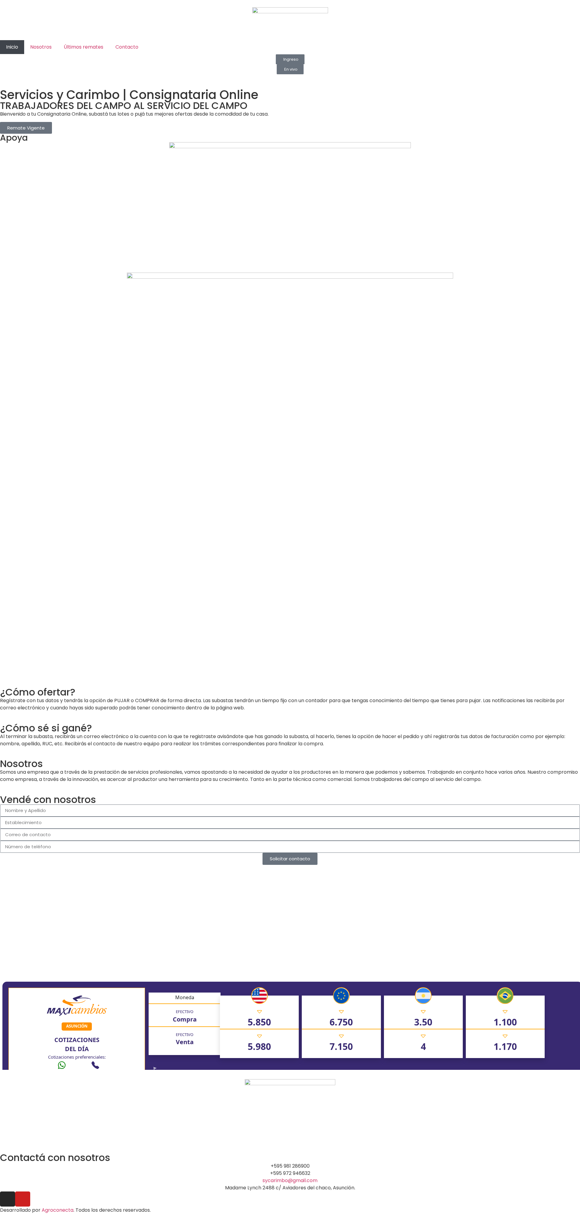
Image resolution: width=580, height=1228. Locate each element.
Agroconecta (57, 1210)
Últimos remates (83, 46)
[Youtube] (22, 1199)
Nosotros (41, 46)
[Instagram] (7, 1199)
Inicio (12, 46)
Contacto (126, 46)
